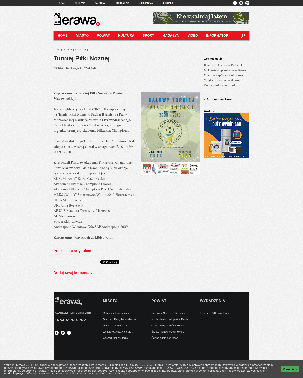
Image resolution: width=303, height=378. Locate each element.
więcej (126, 373)
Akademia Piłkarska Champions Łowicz (83, 183)
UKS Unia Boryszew (68, 205)
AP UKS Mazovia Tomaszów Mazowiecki (84, 210)
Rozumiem (290, 369)
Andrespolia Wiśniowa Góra (74, 226)
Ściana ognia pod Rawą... (166, 338)
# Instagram (146, 3)
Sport (148, 35)
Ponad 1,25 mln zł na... (116, 325)
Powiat (103, 35)
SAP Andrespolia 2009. (112, 226)
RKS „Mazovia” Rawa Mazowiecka (79, 178)
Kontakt (168, 3)
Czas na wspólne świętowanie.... (225, 75)
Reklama (80, 3)
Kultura (126, 35)
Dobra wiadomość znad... (220, 85)
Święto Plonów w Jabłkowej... (223, 80)
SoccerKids (62, 221)
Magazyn (170, 35)
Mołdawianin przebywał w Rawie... (226, 70)
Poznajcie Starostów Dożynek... (224, 65)
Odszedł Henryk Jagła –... (117, 338)
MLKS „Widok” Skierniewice (75, 194)
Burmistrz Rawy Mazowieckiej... (120, 319)
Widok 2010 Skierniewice (115, 194)
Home (63, 35)
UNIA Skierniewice (68, 199)
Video (193, 35)
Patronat (100, 3)
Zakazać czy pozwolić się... (118, 331)
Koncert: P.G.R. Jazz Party (214, 313)
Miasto (82, 35)
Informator (217, 35)
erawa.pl (58, 49)
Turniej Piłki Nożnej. (82, 58)
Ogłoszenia (122, 3)
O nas (62, 3)
